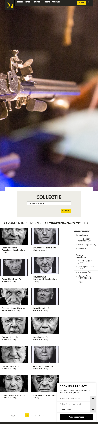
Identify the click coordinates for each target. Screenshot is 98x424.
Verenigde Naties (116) (86, 268)
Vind (67, 211)
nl (89, 2)
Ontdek (28, 2)
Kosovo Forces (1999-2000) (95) (85, 277)
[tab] (93, 398)
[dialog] (76, 402)
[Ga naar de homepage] (9, 5)
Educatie (36, 2)
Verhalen (56, 2)
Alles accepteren (76, 417)
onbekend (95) (84, 272)
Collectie (46, 2)
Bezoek (20, 2)
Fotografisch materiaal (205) (85, 240)
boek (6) (82, 249)
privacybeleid (74, 393)
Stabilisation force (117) (87, 262)
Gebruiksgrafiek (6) (87, 245)
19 (51, 415)
